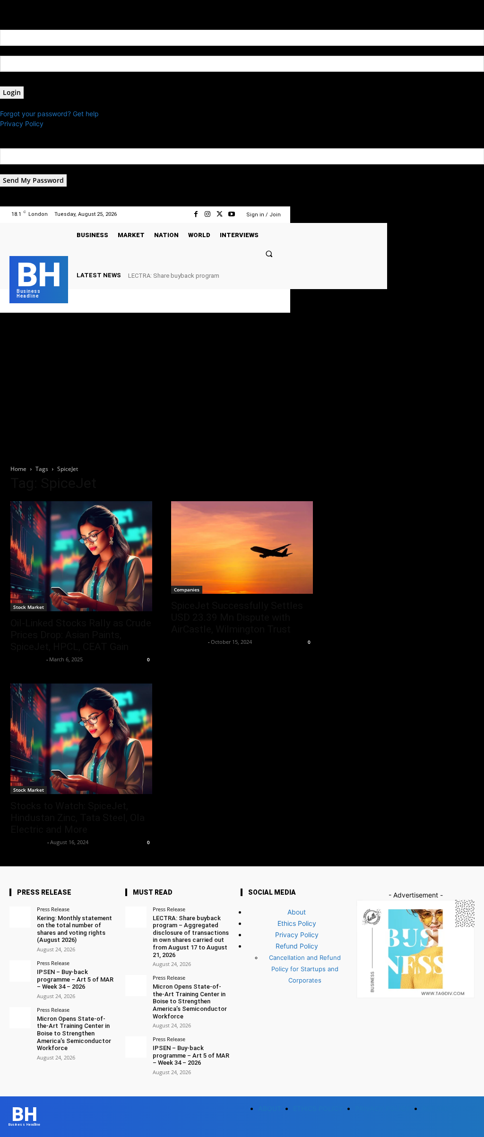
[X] (219, 214)
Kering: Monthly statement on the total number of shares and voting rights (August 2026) (74, 929)
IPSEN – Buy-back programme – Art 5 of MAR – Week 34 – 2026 (75, 979)
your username (23, 51)
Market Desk (27, 659)
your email (16, 169)
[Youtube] (231, 214)
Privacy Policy (21, 124)
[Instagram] (208, 214)
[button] (269, 253)
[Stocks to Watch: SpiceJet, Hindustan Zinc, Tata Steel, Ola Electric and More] (81, 739)
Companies (186, 589)
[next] (280, 275)
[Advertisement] (242, 383)
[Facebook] (196, 214)
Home (18, 469)
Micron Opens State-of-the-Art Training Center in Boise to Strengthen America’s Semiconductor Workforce (74, 1033)
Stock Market (28, 607)
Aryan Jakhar (188, 641)
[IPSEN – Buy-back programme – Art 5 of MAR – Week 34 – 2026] (20, 971)
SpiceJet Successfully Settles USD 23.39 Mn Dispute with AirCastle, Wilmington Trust (237, 617)
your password (23, 81)
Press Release (53, 909)
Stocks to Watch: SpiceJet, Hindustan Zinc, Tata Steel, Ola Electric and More (77, 817)
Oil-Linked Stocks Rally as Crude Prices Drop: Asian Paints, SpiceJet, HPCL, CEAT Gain (80, 634)
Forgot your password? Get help (49, 114)
